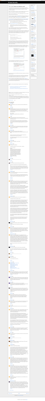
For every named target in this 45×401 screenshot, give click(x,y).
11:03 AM (11, 232)
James (11, 276)
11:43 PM (11, 325)
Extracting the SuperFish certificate (35, 25)
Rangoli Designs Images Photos (14, 264)
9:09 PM (11, 260)
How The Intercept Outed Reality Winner (35, 18)
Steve (11, 158)
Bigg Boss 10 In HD (12, 266)
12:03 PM (11, 128)
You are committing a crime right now (33, 12)
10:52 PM (11, 106)
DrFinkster (11, 270)
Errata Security (13, 2)
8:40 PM (11, 142)
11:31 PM (11, 178)
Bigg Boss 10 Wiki (12, 263)
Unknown (11, 140)
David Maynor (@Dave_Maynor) (33, 8)
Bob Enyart (11, 340)
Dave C (11, 332)
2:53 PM (11, 388)
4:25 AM (11, 379)
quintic (11, 103)
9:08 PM (11, 254)
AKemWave (11, 344)
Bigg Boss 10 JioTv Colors (13, 267)
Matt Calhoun (12, 221)
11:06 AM (11, 123)
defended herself (20, 16)
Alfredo (11, 252)
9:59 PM (11, 160)
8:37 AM (11, 355)
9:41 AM (11, 303)
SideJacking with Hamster (33, 31)
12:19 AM (11, 194)
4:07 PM (11, 280)
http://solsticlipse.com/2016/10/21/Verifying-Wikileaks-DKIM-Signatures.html (19, 88)
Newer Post (10, 393)
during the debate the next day (14, 23)
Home (19, 393)
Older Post (27, 393)
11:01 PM (11, 374)
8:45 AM (11, 298)
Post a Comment (11, 390)
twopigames (11, 171)
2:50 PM (11, 251)
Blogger (26, 399)
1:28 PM (11, 335)
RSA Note (11, 177)
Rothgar (11, 308)
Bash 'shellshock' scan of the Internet (35, 38)
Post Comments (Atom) (20, 395)
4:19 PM (11, 285)
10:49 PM (11, 363)
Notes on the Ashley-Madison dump (33, 68)
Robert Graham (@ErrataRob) (32, 6)
